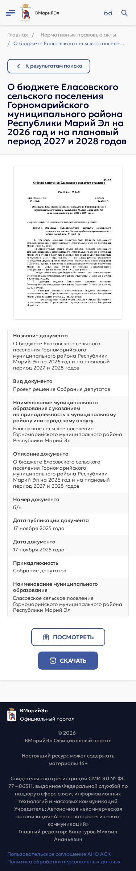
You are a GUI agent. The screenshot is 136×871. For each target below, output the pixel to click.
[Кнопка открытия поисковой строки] (124, 12)
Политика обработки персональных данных (64, 861)
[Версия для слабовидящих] (108, 12)
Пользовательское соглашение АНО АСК (59, 854)
